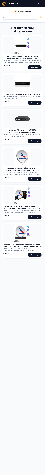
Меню (39, 4)
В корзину (34, 67)
